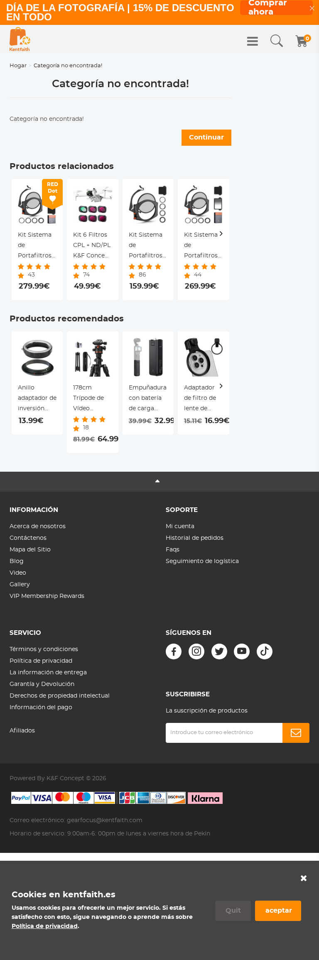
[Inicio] (20, 39)
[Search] (276, 41)
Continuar (206, 137)
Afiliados (22, 731)
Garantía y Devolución (42, 684)
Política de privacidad (41, 661)
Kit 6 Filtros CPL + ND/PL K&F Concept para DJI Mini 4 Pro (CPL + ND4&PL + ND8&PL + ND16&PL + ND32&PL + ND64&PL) (92, 246)
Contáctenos (28, 538)
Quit (233, 910)
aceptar (278, 910)
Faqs (172, 550)
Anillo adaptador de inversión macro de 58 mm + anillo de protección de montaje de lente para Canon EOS (37, 399)
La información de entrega (48, 673)
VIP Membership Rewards (47, 596)
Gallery (20, 585)
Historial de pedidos (194, 538)
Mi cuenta (180, 526)
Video (18, 573)
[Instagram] (196, 651)
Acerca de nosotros (38, 526)
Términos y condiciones (44, 649)
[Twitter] (219, 651)
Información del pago (41, 707)
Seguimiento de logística (202, 561)
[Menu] (252, 41)
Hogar (18, 66)
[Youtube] (242, 651)
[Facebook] (174, 651)
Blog (17, 561)
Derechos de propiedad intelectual (60, 696)
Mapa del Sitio (30, 550)
